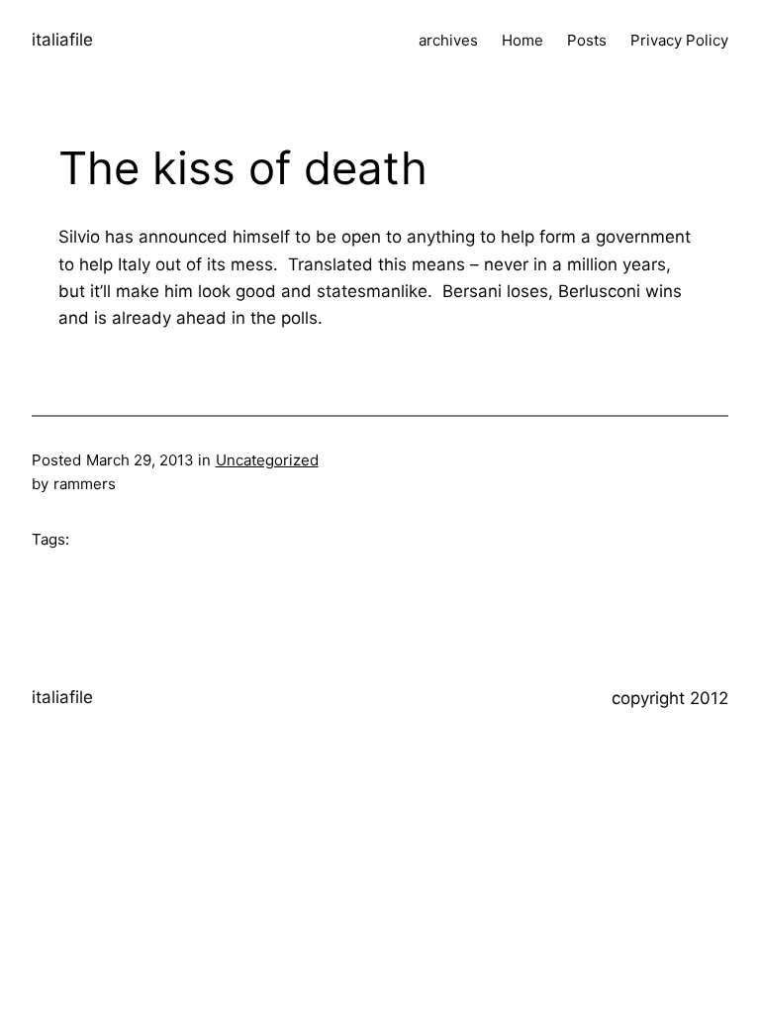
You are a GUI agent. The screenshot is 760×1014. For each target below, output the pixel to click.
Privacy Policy (679, 40)
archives (448, 40)
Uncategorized (267, 460)
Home (522, 40)
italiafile (62, 40)
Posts (587, 40)
